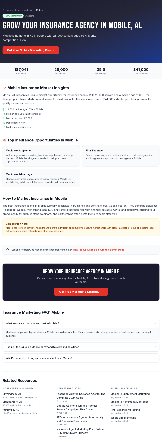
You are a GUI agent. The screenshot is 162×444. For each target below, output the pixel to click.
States (18, 10)
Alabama (28, 10)
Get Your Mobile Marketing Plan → (31, 50)
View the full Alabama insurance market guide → (99, 249)
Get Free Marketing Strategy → (81, 291)
